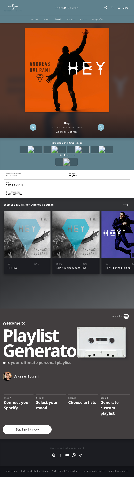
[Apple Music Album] (31, 150)
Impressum (11, 471)
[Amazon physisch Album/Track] (67, 162)
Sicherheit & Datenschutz (65, 471)
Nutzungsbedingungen (93, 471)
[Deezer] (79, 150)
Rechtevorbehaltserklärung (35, 471)
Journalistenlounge (118, 471)
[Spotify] (55, 150)
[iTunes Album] (102, 150)
